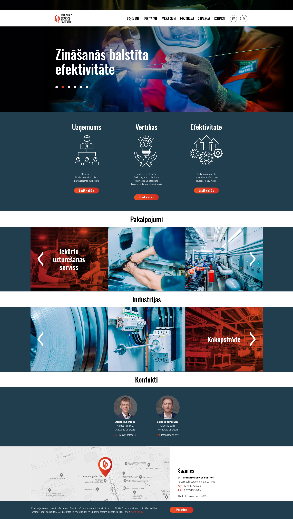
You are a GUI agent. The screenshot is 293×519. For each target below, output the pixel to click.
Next (253, 259)
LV (233, 19)
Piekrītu (181, 510)
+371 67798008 (192, 486)
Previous (40, 259)
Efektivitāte (150, 18)
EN (243, 19)
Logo (63, 18)
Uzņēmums (133, 18)
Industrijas (187, 18)
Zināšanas (204, 18)
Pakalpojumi (168, 18)
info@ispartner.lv (127, 435)
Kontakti (219, 18)
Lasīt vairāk (137, 512)
